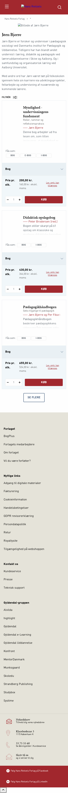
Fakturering (11, 491)
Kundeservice (12, 571)
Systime (9, 700)
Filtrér (6, 97)
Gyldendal (10, 626)
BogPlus (9, 436)
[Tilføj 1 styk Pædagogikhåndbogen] (19, 382)
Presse (8, 579)
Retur (7, 532)
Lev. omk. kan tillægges (52, 184)
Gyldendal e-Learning (17, 634)
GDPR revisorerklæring (19, 516)
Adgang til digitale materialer (22, 483)
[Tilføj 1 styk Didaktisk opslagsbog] (19, 289)
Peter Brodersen (39, 221)
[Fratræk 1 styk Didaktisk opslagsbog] (7, 289)
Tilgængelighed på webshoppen (24, 549)
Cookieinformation (15, 499)
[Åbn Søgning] (59, 7)
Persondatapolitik (15, 524)
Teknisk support (14, 587)
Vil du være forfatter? (17, 461)
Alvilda (8, 610)
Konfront (9, 651)
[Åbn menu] (7, 7)
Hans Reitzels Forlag (15, 19)
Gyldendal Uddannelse (18, 643)
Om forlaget (11, 452)
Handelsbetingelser (16, 508)
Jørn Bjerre (35, 128)
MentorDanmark (14, 659)
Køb (44, 199)
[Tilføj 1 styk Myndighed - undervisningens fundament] (19, 199)
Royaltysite (10, 540)
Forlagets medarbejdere (19, 444)
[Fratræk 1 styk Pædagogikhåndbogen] (7, 382)
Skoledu (9, 676)
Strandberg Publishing (18, 684)
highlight (9, 618)
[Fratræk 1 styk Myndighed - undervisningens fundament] (7, 199)
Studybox (9, 692)
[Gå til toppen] (3, 790)
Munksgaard (12, 667)
